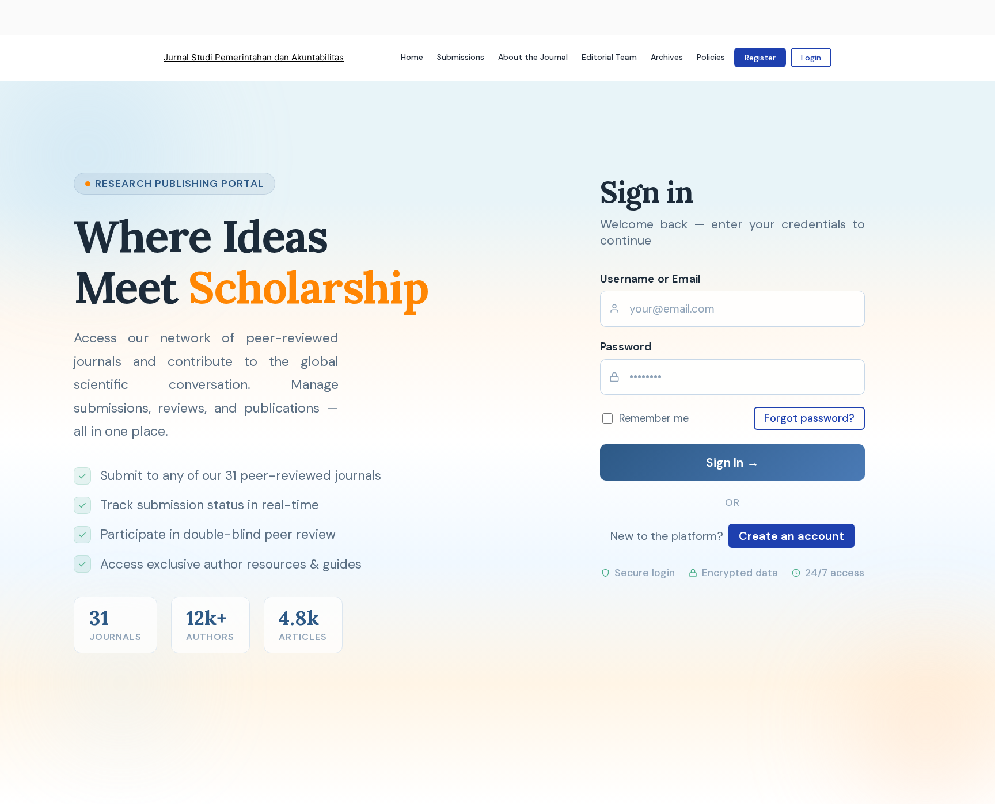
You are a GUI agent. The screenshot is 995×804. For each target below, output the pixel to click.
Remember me (654, 418)
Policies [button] (711, 57)
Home (412, 57)
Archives (667, 57)
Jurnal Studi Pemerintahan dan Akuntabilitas (254, 57)
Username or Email (650, 279)
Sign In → (732, 462)
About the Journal (533, 57)
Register (760, 57)
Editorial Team (609, 57)
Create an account (791, 535)
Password (626, 347)
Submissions (460, 57)
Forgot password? (809, 418)
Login (811, 57)
